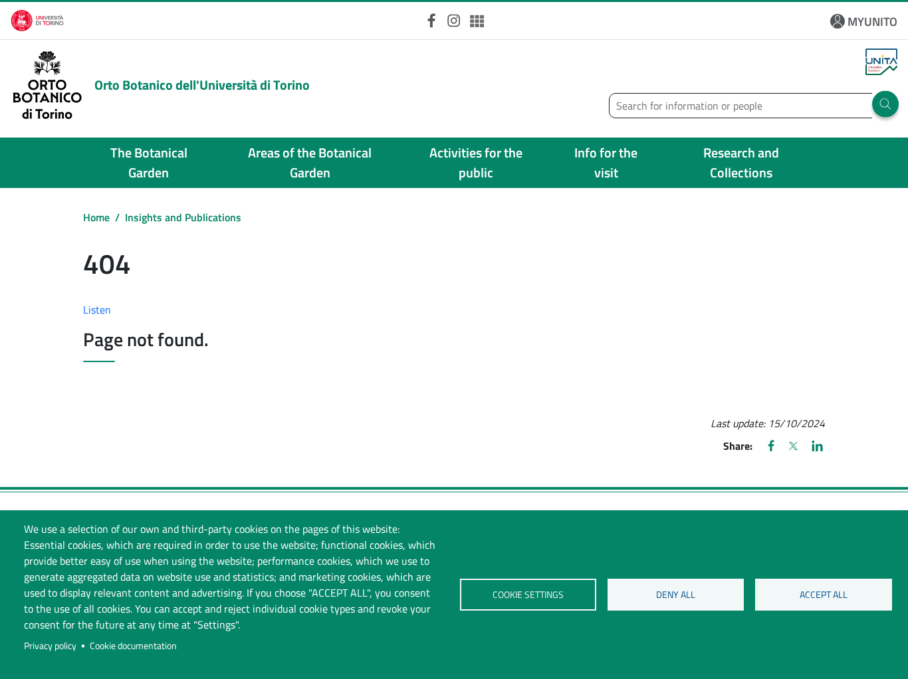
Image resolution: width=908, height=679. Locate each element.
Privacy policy (50, 645)
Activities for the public (475, 162)
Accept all (824, 594)
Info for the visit (605, 162)
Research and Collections (741, 162)
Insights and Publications (183, 217)
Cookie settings (528, 594)
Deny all (675, 594)
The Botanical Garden (148, 162)
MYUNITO (872, 21)
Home (96, 217)
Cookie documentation (133, 645)
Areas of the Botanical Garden (310, 162)
